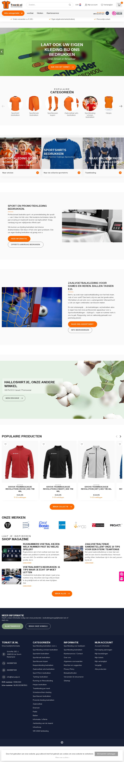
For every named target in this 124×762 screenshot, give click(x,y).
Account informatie (102, 646)
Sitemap (67, 681)
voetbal (30, 13)
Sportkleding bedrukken (73, 650)
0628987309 (12, 663)
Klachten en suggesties (73, 665)
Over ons (67, 657)
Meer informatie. (19, 239)
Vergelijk (98, 665)
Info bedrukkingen (80, 330)
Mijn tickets (99, 657)
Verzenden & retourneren (74, 677)
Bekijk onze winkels (38, 626)
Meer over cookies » (62, 757)
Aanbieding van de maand (43, 723)
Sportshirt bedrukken (41, 654)
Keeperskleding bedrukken (43, 665)
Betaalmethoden (70, 673)
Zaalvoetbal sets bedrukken (43, 669)
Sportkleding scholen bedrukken (45, 650)
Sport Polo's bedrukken (42, 673)
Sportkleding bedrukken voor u (45, 646)
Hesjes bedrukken (40, 684)
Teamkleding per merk (41, 688)
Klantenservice (53, 13)
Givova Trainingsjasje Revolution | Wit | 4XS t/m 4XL (96, 488)
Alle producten (100, 669)
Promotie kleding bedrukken (43, 700)
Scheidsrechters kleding (42, 692)
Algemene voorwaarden (73, 661)
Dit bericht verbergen (106, 754)
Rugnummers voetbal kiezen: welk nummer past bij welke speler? (41, 547)
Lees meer (27, 562)
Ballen (35, 715)
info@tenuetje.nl (13, 677)
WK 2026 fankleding (41, 731)
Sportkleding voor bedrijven (74, 646)
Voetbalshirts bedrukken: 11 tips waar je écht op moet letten (41, 570)
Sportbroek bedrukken (41, 657)
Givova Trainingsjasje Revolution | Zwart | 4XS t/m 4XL (58, 489)
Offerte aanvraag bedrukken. (25, 244)
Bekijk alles (60, 593)
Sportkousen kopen (40, 661)
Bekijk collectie (60, 507)
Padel (35, 712)
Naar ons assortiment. (82, 324)
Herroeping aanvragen (103, 650)
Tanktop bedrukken (40, 677)
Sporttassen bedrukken (42, 696)
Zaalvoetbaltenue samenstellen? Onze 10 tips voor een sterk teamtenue (102, 547)
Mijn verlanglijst (101, 661)
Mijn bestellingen (101, 654)
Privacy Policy (69, 669)
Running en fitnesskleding (43, 681)
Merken (40, 13)
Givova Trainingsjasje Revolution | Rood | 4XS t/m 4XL (20, 489)
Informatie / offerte (40, 719)
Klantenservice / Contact (73, 654)
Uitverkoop (37, 727)
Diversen (36, 708)
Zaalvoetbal (37, 704)
